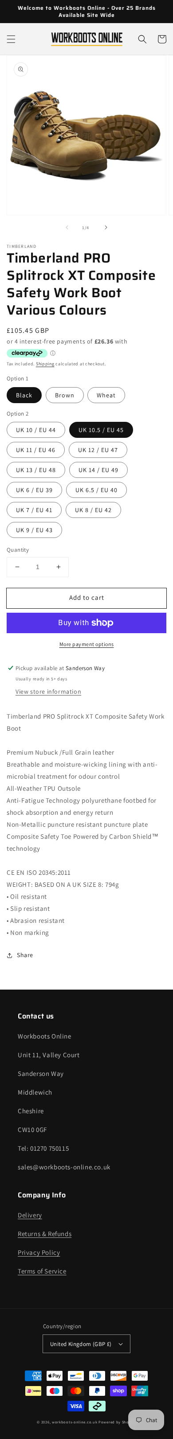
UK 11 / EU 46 (35, 450)
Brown (65, 395)
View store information (48, 691)
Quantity (18, 550)
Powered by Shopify (117, 1421)
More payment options (86, 644)
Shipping (45, 364)
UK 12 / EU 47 (98, 450)
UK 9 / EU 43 (34, 530)
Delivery (30, 1215)
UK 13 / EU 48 (36, 470)
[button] (11, 39)
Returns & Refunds (44, 1233)
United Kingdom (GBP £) (81, 1344)
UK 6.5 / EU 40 (96, 490)
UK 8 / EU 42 (93, 510)
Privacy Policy (39, 1252)
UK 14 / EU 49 (98, 470)
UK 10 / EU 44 (36, 430)
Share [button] (25, 955)
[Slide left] (67, 227)
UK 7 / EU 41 (34, 510)
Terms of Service (42, 1271)
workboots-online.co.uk (74, 1421)
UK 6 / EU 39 (34, 490)
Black (24, 395)
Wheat (106, 395)
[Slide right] (106, 227)
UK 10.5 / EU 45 (101, 430)
